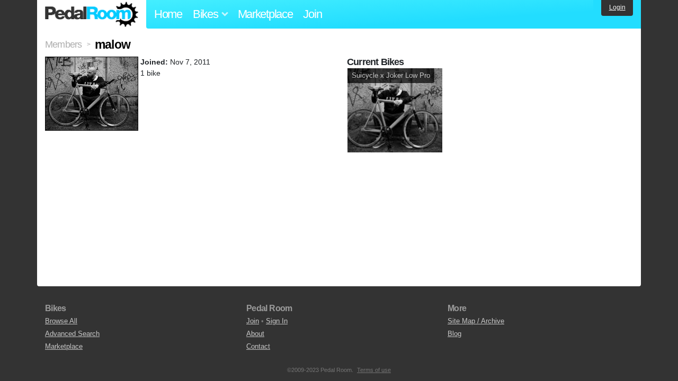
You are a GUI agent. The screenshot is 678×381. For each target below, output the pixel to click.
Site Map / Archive (476, 321)
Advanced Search (72, 334)
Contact (258, 346)
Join (312, 14)
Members (63, 44)
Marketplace (265, 14)
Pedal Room (91, 14)
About (255, 334)
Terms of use (374, 370)
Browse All (61, 321)
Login (617, 7)
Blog (454, 334)
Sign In (277, 321)
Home (168, 14)
